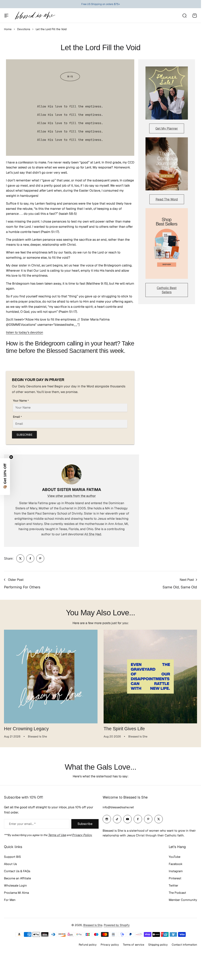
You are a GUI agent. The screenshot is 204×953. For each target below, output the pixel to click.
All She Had (92, 534)
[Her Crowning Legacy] (51, 676)
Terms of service (133, 944)
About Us (10, 864)
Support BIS (12, 857)
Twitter (173, 885)
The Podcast (177, 893)
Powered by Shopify (117, 925)
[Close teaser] (11, 457)
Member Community (183, 900)
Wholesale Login (15, 885)
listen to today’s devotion (24, 332)
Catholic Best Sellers (167, 290)
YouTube (174, 857)
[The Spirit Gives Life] (150, 676)
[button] (5, 476)
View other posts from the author (71, 496)
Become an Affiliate (17, 878)
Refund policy (88, 944)
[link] (20, 558)
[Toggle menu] (6, 15)
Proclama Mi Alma (16, 893)
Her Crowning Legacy (26, 728)
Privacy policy (110, 944)
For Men (10, 900)
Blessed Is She (92, 925)
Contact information (184, 944)
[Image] (166, 93)
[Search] (184, 15)
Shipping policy (158, 944)
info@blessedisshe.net (118, 807)
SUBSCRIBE (24, 434)
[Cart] (194, 15)
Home (8, 29)
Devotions (23, 29)
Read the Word (167, 199)
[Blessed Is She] (35, 15)
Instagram (176, 871)
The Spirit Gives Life (124, 728)
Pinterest (175, 878)
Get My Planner (166, 128)
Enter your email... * (22, 824)
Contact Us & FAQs (17, 871)
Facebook (175, 864)
